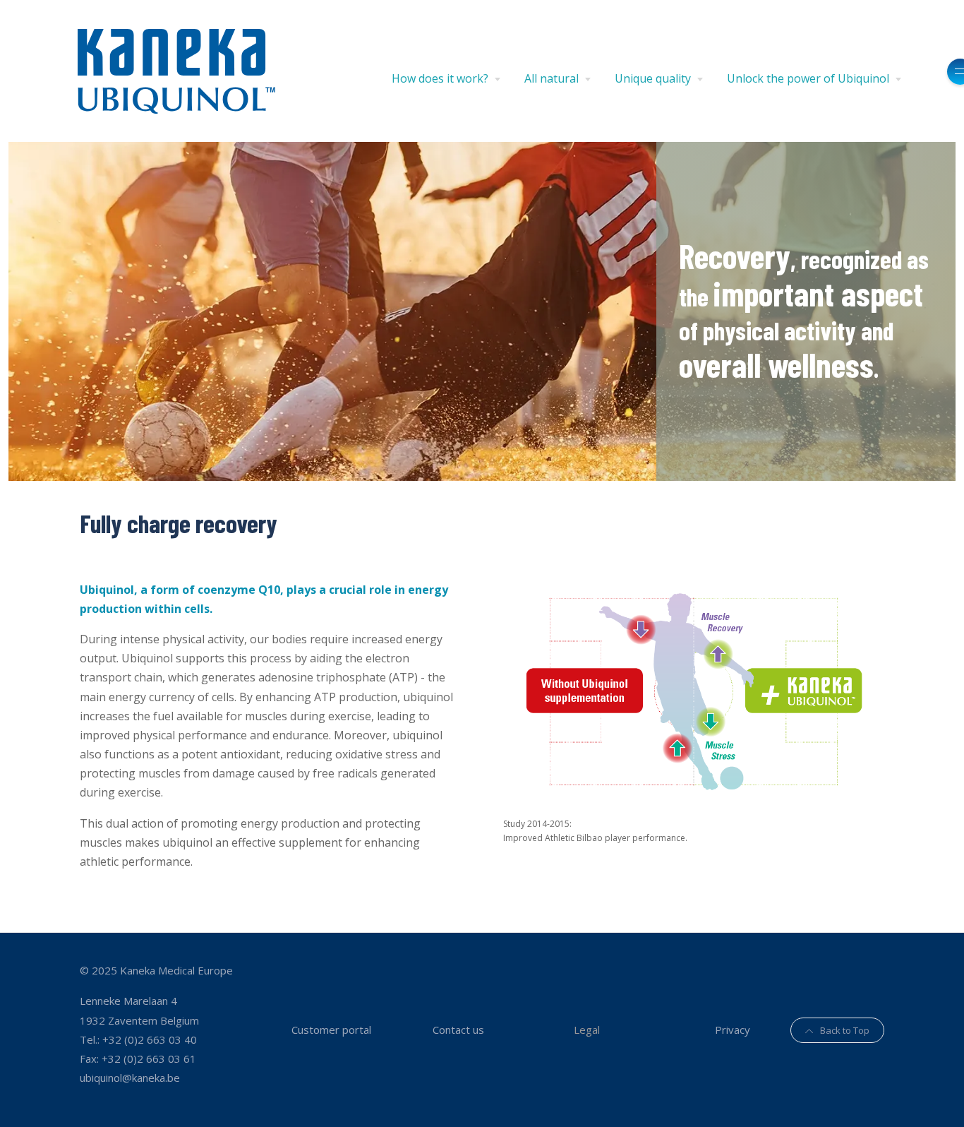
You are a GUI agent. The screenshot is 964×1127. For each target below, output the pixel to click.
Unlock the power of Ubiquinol (808, 78)
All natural (551, 78)
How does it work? (440, 78)
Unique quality (653, 78)
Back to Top (844, 1030)
